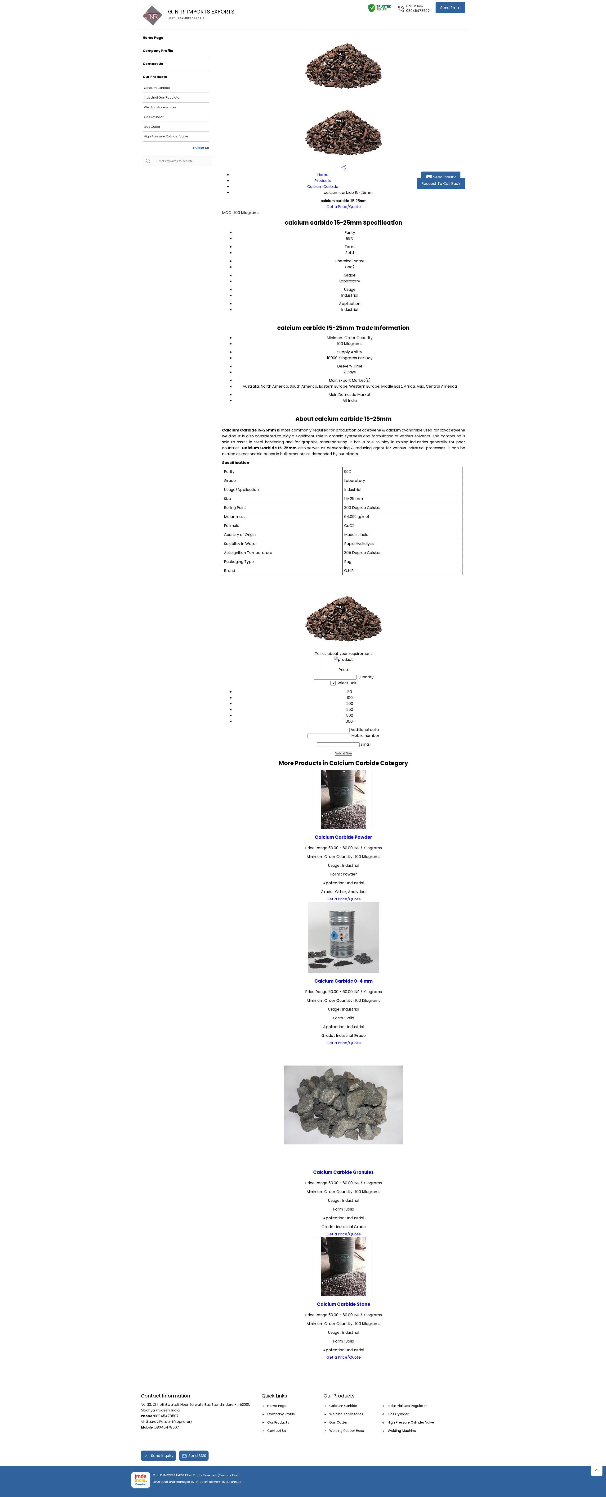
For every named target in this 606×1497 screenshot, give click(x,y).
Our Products (155, 76)
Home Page (153, 37)
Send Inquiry (444, 177)
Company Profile (158, 50)
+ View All (200, 148)
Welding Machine (402, 1430)
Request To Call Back (440, 183)
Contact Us (153, 63)
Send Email (450, 7)
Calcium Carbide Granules (343, 1172)
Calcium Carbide (157, 88)
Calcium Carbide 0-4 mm (343, 981)
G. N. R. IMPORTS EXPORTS (201, 14)
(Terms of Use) (228, 1475)
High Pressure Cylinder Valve (166, 136)
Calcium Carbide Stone (343, 1304)
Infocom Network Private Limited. (219, 1482)
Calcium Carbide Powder (343, 837)
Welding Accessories (160, 107)
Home (322, 174)
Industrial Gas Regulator (162, 97)
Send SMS (197, 1455)
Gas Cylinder (154, 117)
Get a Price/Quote (343, 206)
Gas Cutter (152, 127)
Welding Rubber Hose (346, 1430)
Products (322, 180)
